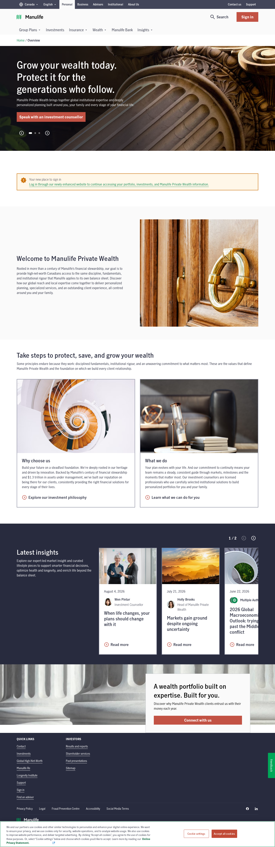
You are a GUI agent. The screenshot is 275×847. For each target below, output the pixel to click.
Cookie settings (196, 834)
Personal (67, 4)
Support (251, 4)
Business (82, 4)
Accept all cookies (224, 834)
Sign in (247, 16)
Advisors (98, 4)
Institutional (115, 4)
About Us (133, 4)
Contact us (234, 4)
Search (222, 16)
